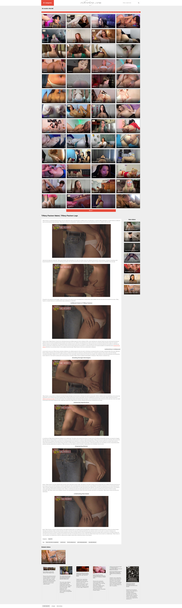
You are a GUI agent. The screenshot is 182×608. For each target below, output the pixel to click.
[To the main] (91, 3)
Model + (91, 210)
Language (102, 12)
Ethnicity (105, 12)
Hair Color (117, 12)
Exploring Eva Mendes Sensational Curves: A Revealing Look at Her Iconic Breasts (131, 585)
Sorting (132, 12)
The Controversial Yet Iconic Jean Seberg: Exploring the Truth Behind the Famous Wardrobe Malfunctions (65, 577)
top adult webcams (92, 542)
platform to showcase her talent (49, 398)
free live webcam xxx (71, 542)
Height (126, 12)
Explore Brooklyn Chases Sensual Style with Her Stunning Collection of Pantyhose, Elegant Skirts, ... (99, 576)
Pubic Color (122, 12)
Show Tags (137, 12)
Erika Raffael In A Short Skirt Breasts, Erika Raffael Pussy (48, 572)
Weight (129, 12)
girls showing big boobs (82, 542)
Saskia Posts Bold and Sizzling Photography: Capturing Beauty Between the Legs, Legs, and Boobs (82, 575)
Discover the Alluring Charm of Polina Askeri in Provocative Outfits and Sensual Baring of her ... (115, 573)
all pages (53, 606)
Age (109, 12)
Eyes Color (112, 12)
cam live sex (63, 542)
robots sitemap (59, 606)
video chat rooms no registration (52, 542)
